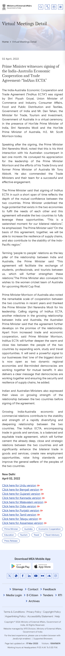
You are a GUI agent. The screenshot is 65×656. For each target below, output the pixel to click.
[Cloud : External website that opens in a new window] (49, 575)
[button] (53, 7)
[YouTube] (35, 575)
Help (57, 616)
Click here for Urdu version (19, 485)
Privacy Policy (34, 611)
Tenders (48, 595)
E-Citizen (32, 595)
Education (9, 535)
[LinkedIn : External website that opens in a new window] (29, 575)
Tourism (24, 535)
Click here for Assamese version (22, 523)
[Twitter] (9, 575)
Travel (36, 535)
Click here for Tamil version (19, 514)
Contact (33, 589)
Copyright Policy (52, 611)
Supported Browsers (43, 638)
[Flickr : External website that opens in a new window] (42, 575)
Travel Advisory (52, 535)
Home (5, 41)
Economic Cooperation (50, 529)
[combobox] (47, 7)
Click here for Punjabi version (20, 510)
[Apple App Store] (43, 566)
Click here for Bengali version (20, 489)
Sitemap (17, 589)
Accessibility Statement (40, 616)
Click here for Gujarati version (21, 494)
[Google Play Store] (20, 566)
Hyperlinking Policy (15, 616)
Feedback (49, 589)
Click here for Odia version (19, 506)
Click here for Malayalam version (22, 502)
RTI (60, 595)
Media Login (14, 595)
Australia (28, 529)
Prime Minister (11, 529)
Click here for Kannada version (21, 498)
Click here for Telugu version (20, 519)
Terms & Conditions (14, 611)
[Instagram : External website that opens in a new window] (55, 575)
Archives (34, 601)
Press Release (11, 540)
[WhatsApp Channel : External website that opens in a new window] (16, 575)
